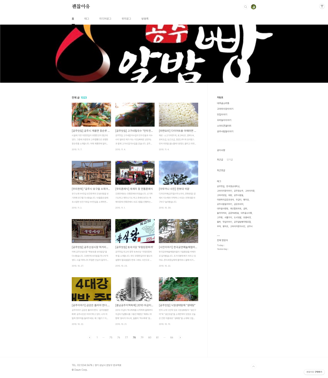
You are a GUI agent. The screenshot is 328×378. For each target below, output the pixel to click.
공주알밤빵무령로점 (242, 222)
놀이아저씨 (221, 213)
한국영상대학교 (233, 186)
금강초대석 (238, 204)
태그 (86, 18)
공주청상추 (238, 191)
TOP (253, 366)
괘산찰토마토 (235, 208)
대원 (230, 195)
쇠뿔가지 (228, 217)
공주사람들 (238, 195)
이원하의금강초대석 (225, 199)
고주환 (220, 217)
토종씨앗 (247, 217)
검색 (245, 6)
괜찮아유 (81, 6)
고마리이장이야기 (225, 108)
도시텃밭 (237, 217)
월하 (219, 222)
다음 (180, 337)
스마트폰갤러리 (224, 125)
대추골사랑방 (222, 208)
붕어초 (225, 226)
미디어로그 (105, 18)
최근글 (220, 159)
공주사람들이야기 (225, 131)
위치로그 (126, 18)
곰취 (245, 208)
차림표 (220, 97)
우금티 (238, 199)
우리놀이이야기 (224, 120)
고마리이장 (250, 191)
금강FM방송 (233, 213)
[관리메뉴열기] (322, 6)
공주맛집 (220, 186)
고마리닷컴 (221, 195)
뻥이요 (246, 199)
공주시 (250, 226)
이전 (90, 337)
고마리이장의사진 (237, 226)
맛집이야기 (222, 114)
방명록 (145, 18)
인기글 (230, 159)
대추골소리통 (223, 103)
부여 (219, 226)
